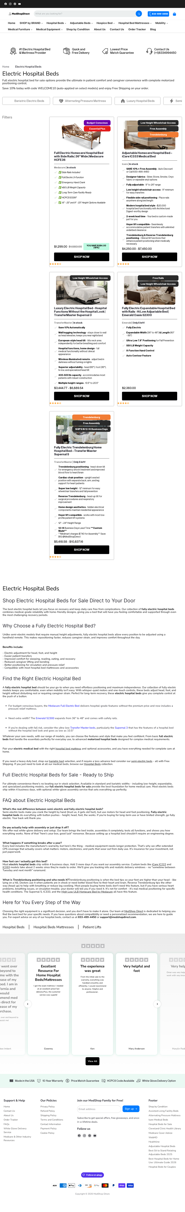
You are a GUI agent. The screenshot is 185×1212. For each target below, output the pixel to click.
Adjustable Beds (80, 23)
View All (92, 1061)
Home (11, 23)
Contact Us (117, 29)
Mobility (160, 23)
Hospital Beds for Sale (160, 1124)
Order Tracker (137, 29)
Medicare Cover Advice (160, 1133)
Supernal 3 (121, 727)
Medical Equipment (48, 29)
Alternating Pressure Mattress (165, 1115)
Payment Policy (48, 1128)
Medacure (59, 167)
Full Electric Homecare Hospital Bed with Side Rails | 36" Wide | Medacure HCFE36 (78, 156)
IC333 (6, 867)
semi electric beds (141, 761)
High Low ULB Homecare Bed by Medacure (87, 891)
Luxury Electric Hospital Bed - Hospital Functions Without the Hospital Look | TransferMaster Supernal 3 (80, 311)
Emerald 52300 (45, 718)
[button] (27, 1004)
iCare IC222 (159, 864)
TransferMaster (63, 322)
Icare (125, 164)
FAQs (6, 1124)
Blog (153, 29)
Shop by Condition (78, 29)
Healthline (154, 1141)
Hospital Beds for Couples (162, 1166)
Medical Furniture (19, 29)
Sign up (129, 1108)
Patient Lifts (92, 927)
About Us (100, 29)
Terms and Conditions (51, 1119)
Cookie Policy (47, 1133)
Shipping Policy (48, 1115)
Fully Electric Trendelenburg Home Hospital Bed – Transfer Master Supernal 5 (78, 451)
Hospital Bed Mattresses (134, 23)
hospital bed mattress (68, 748)
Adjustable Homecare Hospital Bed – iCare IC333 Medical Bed (147, 154)
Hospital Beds (55, 23)
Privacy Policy (47, 1106)
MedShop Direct (133, 911)
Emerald (126, 322)
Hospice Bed (105, 23)
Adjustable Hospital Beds (162, 1146)
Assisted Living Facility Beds (163, 1111)
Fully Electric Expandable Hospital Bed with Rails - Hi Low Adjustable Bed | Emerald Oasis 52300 (148, 311)
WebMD (153, 1137)
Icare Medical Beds (158, 1119)
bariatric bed (56, 761)
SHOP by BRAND (30, 23)
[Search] (139, 14)
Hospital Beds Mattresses (54, 927)
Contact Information (50, 1124)
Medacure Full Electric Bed (63, 706)
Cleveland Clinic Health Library (165, 1128)
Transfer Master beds (82, 727)
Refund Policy (47, 1111)
